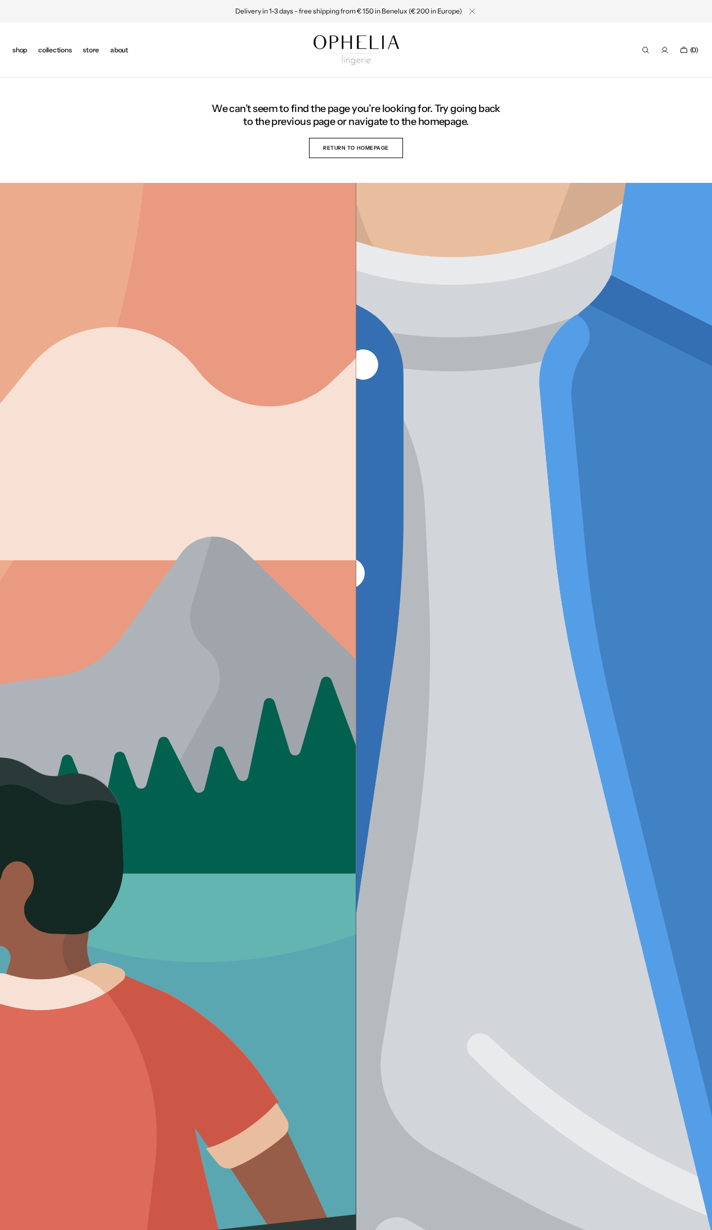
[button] (645, 50)
